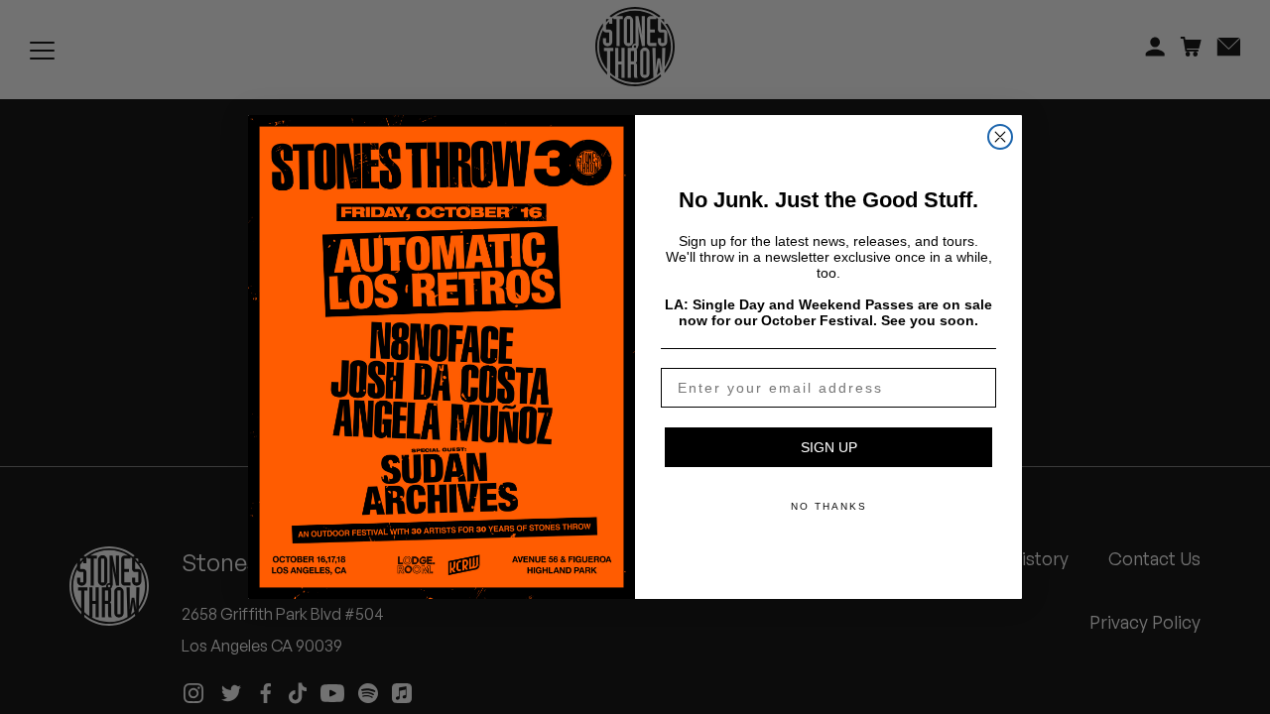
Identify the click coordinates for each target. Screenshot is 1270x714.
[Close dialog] (1000, 137)
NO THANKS (829, 506)
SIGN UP (829, 447)
